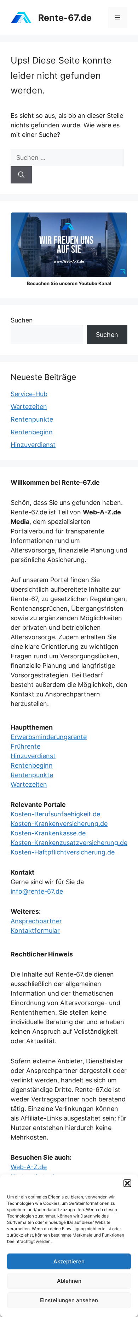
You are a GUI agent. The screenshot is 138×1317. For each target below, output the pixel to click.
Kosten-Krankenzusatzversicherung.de (69, 842)
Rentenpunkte (32, 419)
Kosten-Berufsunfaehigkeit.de (55, 814)
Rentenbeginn (32, 432)
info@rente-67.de (37, 891)
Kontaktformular (35, 930)
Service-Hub (29, 394)
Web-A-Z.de (29, 1167)
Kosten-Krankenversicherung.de (59, 823)
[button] (127, 1183)
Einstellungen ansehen (69, 1300)
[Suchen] (21, 174)
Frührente (25, 746)
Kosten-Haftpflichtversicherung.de (63, 852)
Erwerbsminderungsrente (49, 737)
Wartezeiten (29, 406)
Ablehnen (69, 1280)
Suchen (22, 320)
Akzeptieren (69, 1261)
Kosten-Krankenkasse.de (48, 833)
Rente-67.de (65, 17)
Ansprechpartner (36, 921)
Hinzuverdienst (33, 444)
